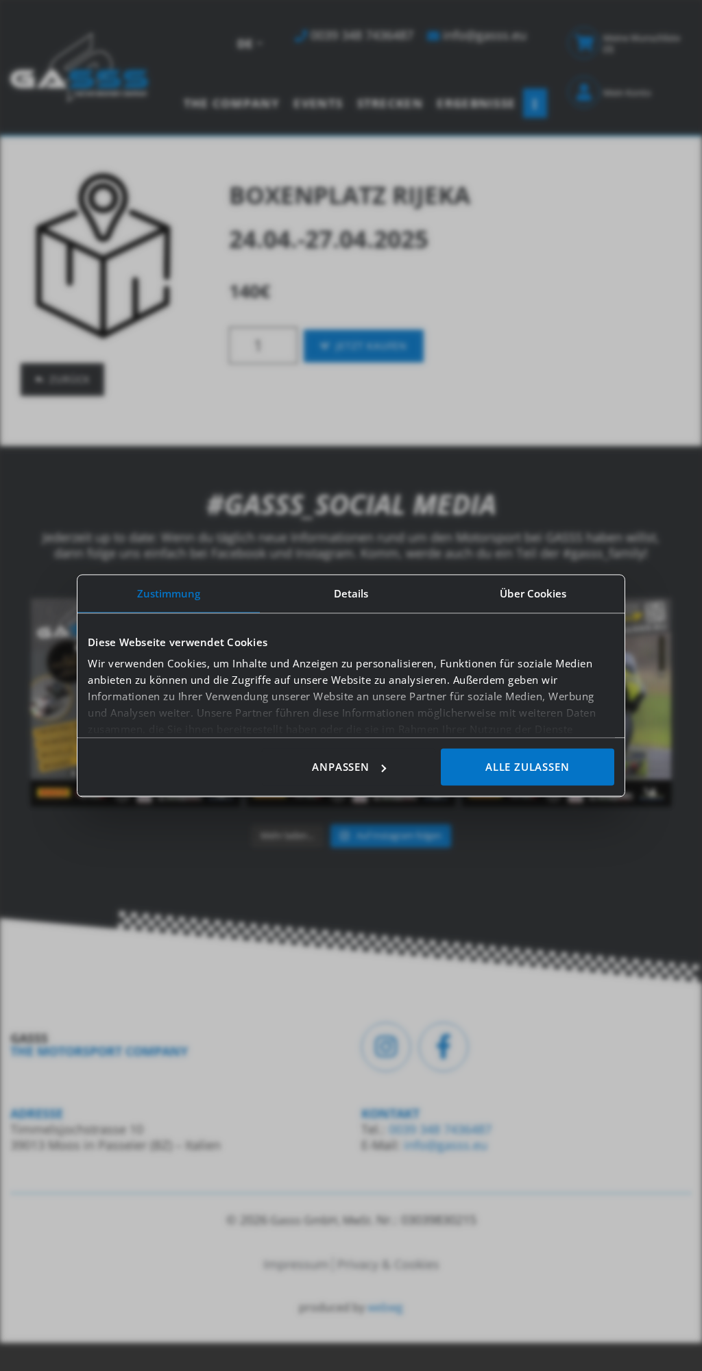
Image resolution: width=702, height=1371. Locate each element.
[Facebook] (443, 1047)
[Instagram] (386, 1047)
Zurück (69, 379)
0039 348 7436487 (438, 1129)
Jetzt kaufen (371, 345)
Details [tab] (351, 593)
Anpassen (340, 767)
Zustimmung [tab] (169, 593)
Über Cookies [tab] (533, 593)
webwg (385, 1307)
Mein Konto (627, 92)
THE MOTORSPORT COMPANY (99, 1051)
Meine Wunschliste (641, 43)
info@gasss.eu (445, 1145)
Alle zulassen (527, 767)
